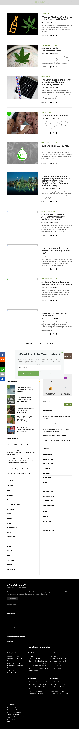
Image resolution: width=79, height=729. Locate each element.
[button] (39, 354)
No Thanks (50, 374)
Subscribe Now (28, 374)
